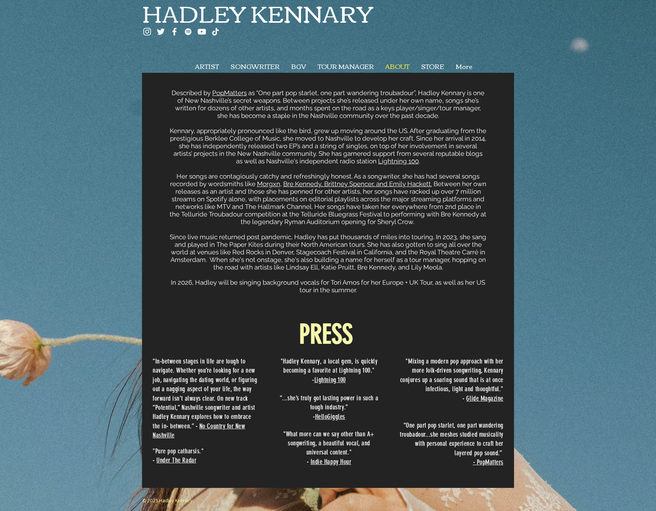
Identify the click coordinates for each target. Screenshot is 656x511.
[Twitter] (161, 32)
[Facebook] (174, 32)
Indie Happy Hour (331, 462)
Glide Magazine (484, 398)
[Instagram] (147, 32)
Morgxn (268, 184)
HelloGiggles (330, 416)
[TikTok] (215, 32)
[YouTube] (202, 32)
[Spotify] (188, 32)
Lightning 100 (398, 161)
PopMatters (229, 93)
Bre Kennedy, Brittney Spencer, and (336, 184)
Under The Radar (176, 460)
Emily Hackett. (410, 184)
